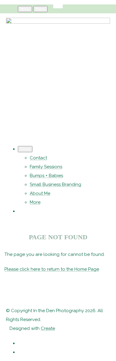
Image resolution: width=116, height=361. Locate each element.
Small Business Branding (55, 184)
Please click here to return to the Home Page (51, 269)
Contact (38, 158)
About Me (40, 193)
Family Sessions (46, 166)
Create (48, 328)
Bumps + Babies (46, 175)
